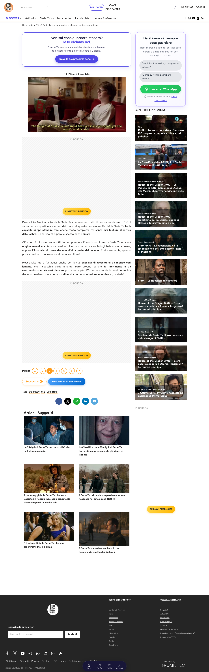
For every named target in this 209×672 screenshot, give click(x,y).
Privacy (35, 661)
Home (25, 25)
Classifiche (113, 645)
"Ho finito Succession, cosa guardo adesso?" (160, 65)
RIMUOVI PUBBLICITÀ (76, 211)
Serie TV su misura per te (55, 18)
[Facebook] (185, 18)
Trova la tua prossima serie (76, 59)
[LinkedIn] (85, 401)
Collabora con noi (78, 661)
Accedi (200, 7)
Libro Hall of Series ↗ (169, 629)
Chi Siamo (11, 661)
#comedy (34, 392)
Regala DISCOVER (168, 637)
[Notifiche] (175, 7)
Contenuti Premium (117, 610)
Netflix (111, 629)
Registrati (187, 7)
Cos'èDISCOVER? (112, 7)
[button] (20, 18)
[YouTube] (193, 18)
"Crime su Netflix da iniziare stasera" (156, 76)
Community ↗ (166, 622)
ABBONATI (164, 614)
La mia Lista (82, 18)
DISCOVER (96, 7)
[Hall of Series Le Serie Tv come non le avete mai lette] (8, 7)
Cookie (46, 661)
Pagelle (112, 637)
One (43, 392)
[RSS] (61, 653)
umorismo (52, 392)
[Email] (94, 401)
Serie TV (34, 25)
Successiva (32, 381)
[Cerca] (47, 7)
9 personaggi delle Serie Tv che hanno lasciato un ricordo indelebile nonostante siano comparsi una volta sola (47, 499)
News (111, 614)
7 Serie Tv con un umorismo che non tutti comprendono (69, 25)
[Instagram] (189, 18)
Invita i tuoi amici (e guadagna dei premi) (177, 633)
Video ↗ (163, 625)
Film (110, 625)
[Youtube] (22, 653)
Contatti (24, 661)
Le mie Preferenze (105, 18)
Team (63, 661)
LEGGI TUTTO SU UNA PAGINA (66, 381)
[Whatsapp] (202, 18)
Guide (111, 641)
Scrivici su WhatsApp (163, 89)
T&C (54, 661)
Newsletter (165, 618)
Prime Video (114, 633)
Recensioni (113, 618)
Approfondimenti (116, 622)
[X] (67, 401)
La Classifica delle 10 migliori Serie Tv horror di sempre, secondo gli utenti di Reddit (101, 451)
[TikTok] (198, 18)
